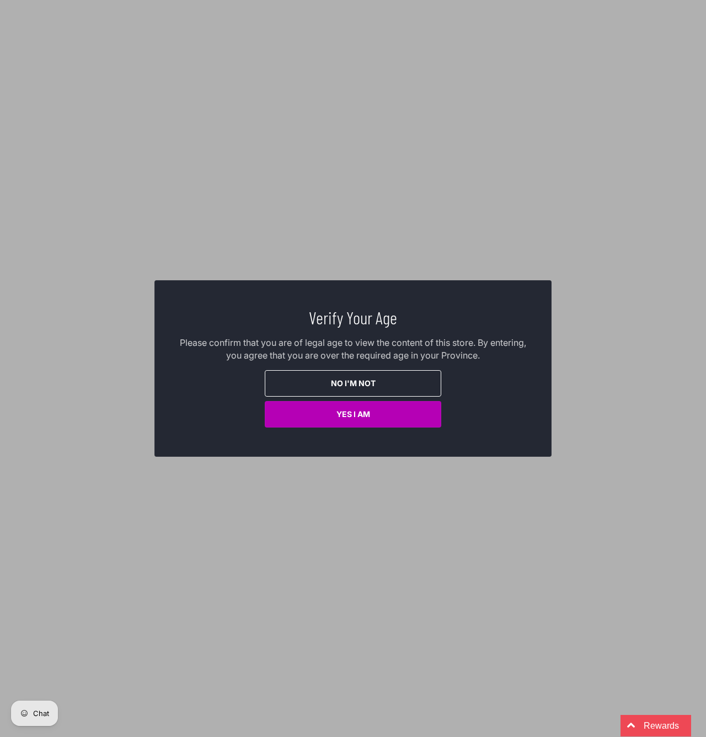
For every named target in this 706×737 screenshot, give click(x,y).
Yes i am (353, 414)
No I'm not (353, 383)
